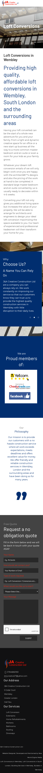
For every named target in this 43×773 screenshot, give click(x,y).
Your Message (10, 596)
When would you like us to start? (18, 586)
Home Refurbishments (15, 719)
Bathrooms (11, 726)
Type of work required (14, 575)
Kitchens (9, 723)
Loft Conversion (12, 712)
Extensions (10, 716)
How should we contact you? (17, 565)
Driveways (10, 733)
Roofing (9, 730)
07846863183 (13, 672)
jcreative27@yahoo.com (17, 676)
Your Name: (9, 554)
